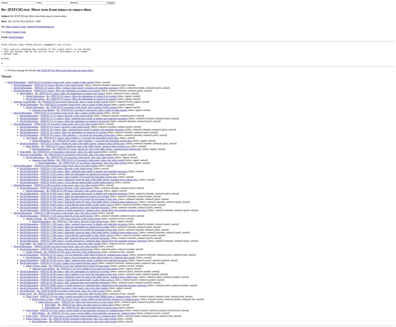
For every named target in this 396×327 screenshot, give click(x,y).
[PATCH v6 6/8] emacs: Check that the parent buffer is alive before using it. (77, 204)
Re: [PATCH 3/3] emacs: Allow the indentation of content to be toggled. (70, 93)
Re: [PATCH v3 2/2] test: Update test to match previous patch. (79, 266)
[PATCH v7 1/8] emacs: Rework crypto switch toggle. (66, 215)
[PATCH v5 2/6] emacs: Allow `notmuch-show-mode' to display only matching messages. (84, 171)
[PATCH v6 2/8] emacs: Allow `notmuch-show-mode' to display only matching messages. (84, 193)
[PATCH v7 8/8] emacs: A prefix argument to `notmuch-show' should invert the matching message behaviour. (93, 241)
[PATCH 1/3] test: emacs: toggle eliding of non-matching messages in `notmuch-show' (97, 299)
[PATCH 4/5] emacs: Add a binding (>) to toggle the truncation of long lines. (78, 135)
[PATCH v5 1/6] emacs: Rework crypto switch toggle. (66, 168)
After (38, 2)
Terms (4, 2)
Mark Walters (26, 93)
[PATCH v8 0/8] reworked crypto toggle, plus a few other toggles (66, 246)
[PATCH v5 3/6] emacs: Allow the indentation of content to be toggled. (75, 174)
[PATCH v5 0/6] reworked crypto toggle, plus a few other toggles (66, 165)
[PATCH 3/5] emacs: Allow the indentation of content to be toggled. (73, 132)
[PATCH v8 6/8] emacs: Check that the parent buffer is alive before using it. (77, 279)
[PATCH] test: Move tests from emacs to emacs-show (87, 302)
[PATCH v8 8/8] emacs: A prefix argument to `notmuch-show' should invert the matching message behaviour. (93, 285)
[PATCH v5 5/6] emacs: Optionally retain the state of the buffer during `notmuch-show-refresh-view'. (89, 179)
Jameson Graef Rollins (25, 101)
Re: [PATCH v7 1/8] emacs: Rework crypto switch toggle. (72, 218)
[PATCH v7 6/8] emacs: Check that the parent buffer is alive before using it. (77, 235)
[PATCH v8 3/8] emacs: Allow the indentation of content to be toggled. (75, 271)
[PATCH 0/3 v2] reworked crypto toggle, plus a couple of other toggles (68, 113)
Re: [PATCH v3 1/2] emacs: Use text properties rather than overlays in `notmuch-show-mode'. (89, 257)
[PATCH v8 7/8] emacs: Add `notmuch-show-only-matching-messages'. (75, 282)
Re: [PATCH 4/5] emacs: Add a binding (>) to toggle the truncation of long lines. (79, 138)
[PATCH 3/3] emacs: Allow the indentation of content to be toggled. (67, 90)
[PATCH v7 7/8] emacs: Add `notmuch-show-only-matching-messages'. (75, 238)
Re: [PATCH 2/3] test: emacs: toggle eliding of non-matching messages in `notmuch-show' (91, 313)
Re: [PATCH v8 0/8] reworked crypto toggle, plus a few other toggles (74, 288)
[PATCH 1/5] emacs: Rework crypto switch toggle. (65, 126)
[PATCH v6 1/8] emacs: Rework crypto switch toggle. (66, 188)
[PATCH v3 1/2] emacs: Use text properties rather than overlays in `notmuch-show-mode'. (84, 254)
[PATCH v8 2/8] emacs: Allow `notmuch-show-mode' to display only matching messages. (84, 260)
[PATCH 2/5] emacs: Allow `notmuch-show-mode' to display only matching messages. (82, 129)
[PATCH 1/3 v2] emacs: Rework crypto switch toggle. (66, 115)
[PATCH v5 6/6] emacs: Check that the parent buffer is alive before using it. (77, 182)
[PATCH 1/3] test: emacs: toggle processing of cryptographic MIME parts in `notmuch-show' (85, 296)
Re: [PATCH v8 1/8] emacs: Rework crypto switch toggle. (72, 252)
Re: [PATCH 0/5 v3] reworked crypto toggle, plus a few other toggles (67, 152)
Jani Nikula (31, 138)
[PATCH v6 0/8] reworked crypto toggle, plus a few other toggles (66, 185)
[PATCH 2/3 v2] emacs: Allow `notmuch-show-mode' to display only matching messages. (84, 118)
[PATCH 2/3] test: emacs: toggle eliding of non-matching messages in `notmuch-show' (82, 310)
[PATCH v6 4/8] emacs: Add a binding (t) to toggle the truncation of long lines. (79, 199)
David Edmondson (16, 82)
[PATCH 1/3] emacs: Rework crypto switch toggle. (59, 85)
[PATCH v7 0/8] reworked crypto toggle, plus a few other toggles (66, 213)
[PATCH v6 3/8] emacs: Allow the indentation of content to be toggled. (75, 196)
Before (74, 2)
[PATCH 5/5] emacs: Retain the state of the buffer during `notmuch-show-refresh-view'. (83, 143)
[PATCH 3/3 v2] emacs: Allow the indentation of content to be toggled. (75, 121)
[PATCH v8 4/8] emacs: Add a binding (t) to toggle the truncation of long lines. (79, 274)
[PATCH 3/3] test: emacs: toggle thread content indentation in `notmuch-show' (78, 316)
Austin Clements (34, 218)
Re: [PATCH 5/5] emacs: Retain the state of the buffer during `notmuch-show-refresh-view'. (86, 146)
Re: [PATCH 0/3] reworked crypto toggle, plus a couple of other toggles (73, 101)
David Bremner (16, 37)
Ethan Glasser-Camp (15, 26)
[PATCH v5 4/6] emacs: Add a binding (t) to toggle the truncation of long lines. (79, 177)
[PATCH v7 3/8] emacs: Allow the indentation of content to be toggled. (75, 227)
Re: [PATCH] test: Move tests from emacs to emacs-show (65, 70)
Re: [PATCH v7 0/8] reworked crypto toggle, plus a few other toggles (67, 243)
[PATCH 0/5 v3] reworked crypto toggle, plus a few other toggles (66, 124)
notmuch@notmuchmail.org (40, 26)
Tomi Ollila (25, 152)
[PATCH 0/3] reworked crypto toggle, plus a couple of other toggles (61, 82)
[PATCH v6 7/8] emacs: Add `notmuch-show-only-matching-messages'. (75, 207)
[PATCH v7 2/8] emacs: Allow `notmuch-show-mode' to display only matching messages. (84, 224)
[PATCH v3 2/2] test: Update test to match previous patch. (68, 263)
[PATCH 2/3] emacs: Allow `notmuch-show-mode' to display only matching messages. (76, 88)
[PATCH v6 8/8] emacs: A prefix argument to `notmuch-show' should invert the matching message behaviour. (93, 210)
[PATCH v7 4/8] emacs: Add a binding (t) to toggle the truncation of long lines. (79, 229)
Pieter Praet (26, 293)
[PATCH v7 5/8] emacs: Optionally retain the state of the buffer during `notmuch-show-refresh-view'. (89, 232)
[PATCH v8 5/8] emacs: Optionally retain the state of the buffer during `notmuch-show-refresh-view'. (89, 277)
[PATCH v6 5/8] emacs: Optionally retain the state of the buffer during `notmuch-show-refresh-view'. (89, 202)
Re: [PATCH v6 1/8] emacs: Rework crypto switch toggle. (75, 190)
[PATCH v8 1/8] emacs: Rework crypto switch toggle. (66, 249)
